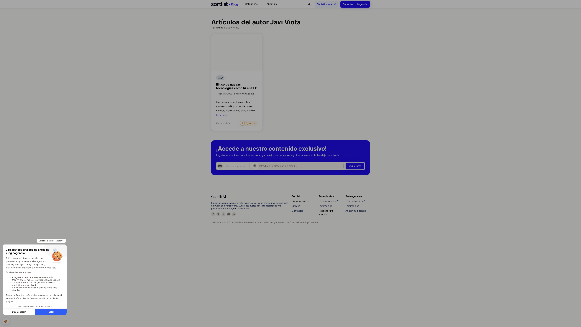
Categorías (252, 3)
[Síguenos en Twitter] (218, 214)
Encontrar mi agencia (355, 4)
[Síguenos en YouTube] (229, 214)
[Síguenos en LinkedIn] (234, 214)
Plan (317, 222)
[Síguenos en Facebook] (213, 214)
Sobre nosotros (300, 201)
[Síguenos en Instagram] (223, 214)
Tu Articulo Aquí (326, 4)
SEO (220, 77)
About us (271, 3)
